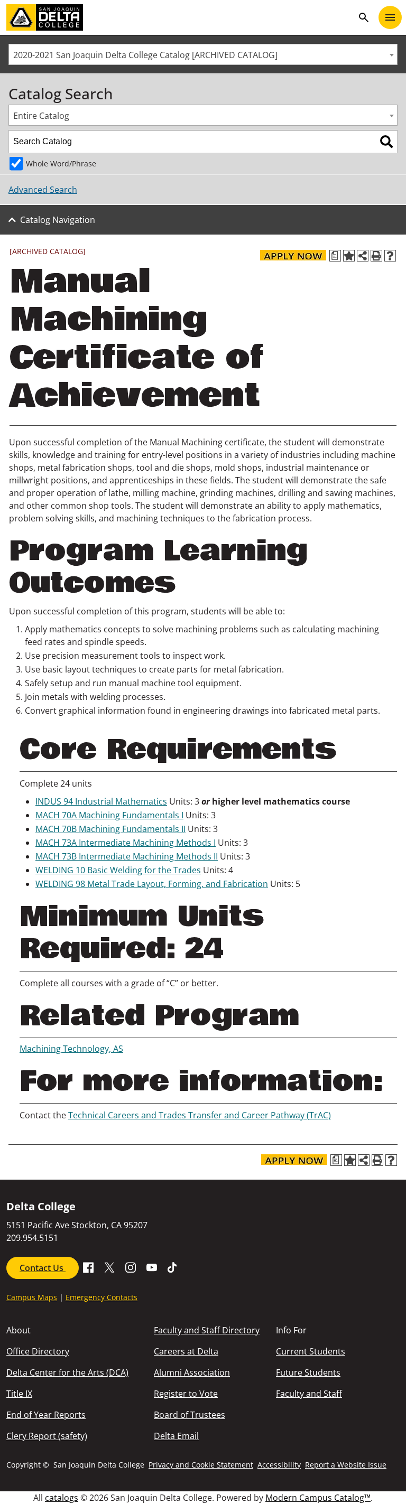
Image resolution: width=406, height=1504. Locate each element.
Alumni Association (192, 1372)
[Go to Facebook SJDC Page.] (88, 1267)
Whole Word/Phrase (61, 163)
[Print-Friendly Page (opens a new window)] (376, 255)
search (363, 17)
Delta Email (176, 1436)
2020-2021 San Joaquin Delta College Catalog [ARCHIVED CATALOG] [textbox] (145, 55)
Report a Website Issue (345, 1465)
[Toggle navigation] (390, 17)
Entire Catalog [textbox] (41, 116)
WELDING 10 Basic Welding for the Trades (118, 870)
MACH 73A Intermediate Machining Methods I (125, 842)
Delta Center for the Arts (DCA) (67, 1372)
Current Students (310, 1351)
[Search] (386, 141)
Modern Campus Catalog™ (318, 1497)
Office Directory (37, 1351)
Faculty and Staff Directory (207, 1330)
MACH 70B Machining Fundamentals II (110, 829)
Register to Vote (186, 1393)
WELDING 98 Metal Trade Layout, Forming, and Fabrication (151, 884)
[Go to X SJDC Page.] (109, 1267)
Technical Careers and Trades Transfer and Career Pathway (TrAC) (199, 1115)
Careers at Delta (186, 1351)
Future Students (308, 1372)
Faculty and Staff (309, 1393)
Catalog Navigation (57, 220)
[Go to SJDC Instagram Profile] (130, 1267)
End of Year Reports (46, 1415)
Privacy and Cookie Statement (201, 1465)
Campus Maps (31, 1297)
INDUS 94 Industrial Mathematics (101, 801)
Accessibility (279, 1465)
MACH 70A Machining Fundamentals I (109, 815)
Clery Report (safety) (46, 1436)
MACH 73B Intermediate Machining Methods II (126, 856)
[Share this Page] (362, 255)
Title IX (19, 1393)
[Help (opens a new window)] (390, 255)
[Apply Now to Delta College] (293, 255)
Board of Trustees (189, 1415)
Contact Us (43, 1268)
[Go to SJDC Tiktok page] (172, 1267)
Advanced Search (42, 189)
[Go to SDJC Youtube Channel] (151, 1267)
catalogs (61, 1497)
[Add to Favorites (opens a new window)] (349, 255)
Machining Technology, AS (71, 1048)
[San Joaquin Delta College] (179, 17)
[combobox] (203, 54)
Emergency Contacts (101, 1297)
